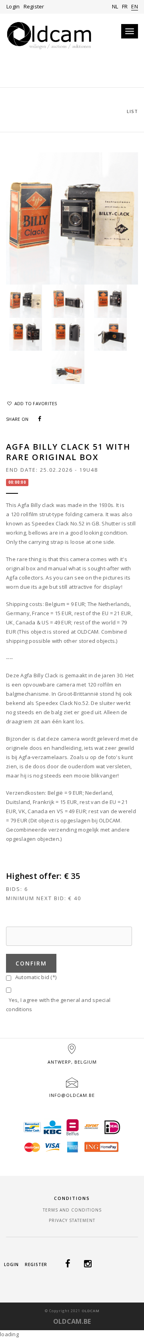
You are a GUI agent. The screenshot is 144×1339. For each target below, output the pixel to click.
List (132, 111)
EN (134, 6)
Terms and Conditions (72, 1210)
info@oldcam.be (72, 1095)
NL (115, 6)
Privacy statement (72, 1220)
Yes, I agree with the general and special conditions (58, 1004)
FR (125, 6)
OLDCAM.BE (72, 1321)
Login (13, 6)
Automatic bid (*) (34, 977)
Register (34, 6)
